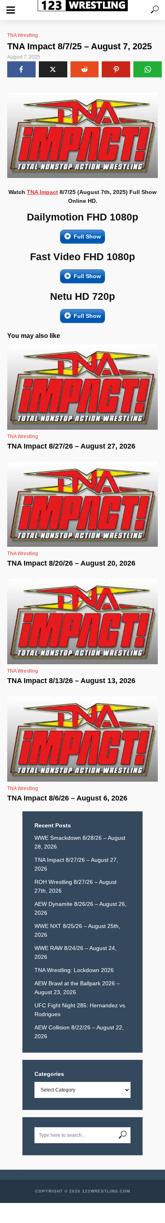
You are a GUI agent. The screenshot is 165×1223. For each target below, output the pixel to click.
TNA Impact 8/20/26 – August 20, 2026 (71, 563)
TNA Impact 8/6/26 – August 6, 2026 (67, 798)
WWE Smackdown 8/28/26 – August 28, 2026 (79, 842)
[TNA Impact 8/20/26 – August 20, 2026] (82, 504)
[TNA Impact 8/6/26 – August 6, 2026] (82, 739)
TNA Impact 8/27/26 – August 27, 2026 (71, 446)
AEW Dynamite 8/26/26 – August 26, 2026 (80, 908)
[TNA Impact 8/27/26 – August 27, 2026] (82, 387)
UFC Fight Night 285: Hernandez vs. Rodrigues (80, 1009)
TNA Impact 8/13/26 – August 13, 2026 (71, 681)
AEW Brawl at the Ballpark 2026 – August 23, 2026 (77, 987)
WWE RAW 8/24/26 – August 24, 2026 (75, 952)
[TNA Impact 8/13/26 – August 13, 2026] (82, 621)
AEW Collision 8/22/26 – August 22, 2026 (79, 1031)
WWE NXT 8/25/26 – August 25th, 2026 (77, 930)
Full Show (87, 236)
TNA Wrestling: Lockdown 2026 (74, 970)
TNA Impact (42, 192)
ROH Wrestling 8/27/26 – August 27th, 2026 (75, 886)
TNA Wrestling (22, 35)
